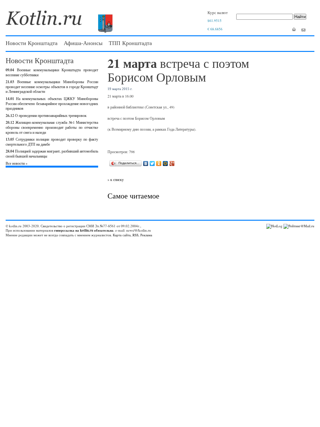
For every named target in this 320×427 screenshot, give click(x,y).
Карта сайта (122, 235)
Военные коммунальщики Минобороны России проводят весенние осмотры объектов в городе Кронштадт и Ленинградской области (52, 86)
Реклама (146, 235)
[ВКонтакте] (145, 163)
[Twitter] (152, 163)
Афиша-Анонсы (83, 43)
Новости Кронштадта (32, 43)
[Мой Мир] (165, 163)
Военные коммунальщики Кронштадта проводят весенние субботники (52, 72)
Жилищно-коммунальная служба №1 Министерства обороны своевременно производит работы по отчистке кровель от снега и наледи (52, 127)
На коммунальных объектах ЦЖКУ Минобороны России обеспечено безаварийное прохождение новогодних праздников (52, 103)
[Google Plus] (172, 163)
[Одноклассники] (159, 163)
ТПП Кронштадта (130, 43)
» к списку (116, 179)
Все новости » (17, 163)
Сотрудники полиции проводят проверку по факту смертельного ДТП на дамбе (52, 142)
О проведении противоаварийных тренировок (51, 115)
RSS (135, 235)
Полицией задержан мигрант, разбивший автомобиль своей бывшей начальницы (52, 153)
